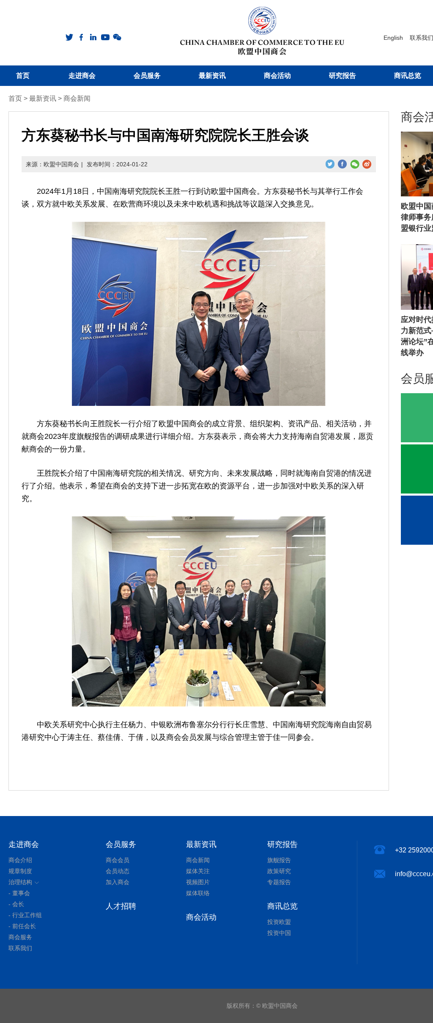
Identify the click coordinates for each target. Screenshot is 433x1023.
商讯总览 (282, 906)
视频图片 (198, 882)
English (393, 37)
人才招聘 (121, 906)
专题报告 (279, 882)
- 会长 (16, 904)
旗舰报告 (279, 860)
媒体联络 (198, 893)
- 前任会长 (22, 926)
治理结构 (20, 882)
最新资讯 (42, 98)
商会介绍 (20, 860)
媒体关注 (198, 871)
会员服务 (121, 844)
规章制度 (20, 871)
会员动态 (117, 871)
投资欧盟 (279, 921)
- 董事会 (19, 893)
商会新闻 (76, 98)
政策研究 (279, 871)
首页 (15, 98)
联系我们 (20, 948)
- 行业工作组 (25, 915)
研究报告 (282, 844)
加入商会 (117, 882)
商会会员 (117, 860)
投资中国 (279, 932)
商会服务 (20, 937)
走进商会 (23, 844)
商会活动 (201, 917)
